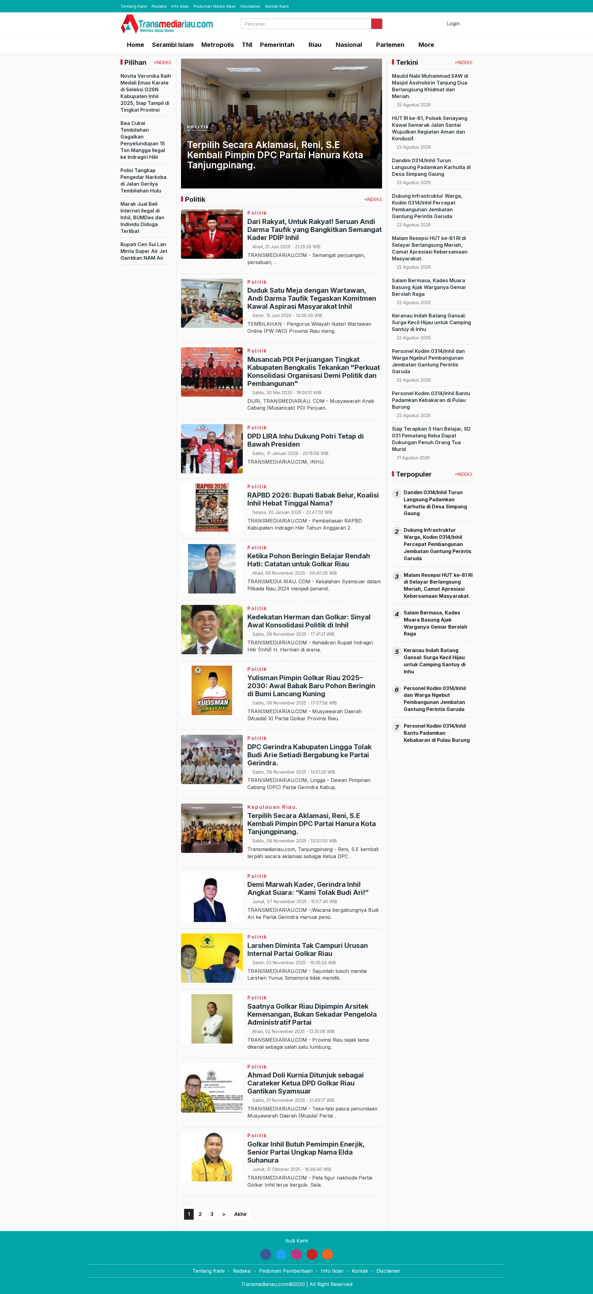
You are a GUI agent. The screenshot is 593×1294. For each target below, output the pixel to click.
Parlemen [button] (390, 44)
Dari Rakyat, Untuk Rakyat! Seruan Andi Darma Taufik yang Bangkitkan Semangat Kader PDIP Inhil (314, 229)
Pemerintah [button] (277, 44)
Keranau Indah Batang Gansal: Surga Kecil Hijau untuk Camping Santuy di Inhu (431, 322)
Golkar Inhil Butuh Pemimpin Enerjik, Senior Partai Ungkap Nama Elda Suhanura (305, 1152)
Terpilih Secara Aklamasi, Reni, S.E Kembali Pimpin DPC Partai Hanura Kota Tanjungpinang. (275, 155)
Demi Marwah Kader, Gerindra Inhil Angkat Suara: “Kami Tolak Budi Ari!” (308, 888)
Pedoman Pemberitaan (286, 1271)
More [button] (426, 44)
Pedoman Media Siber (215, 6)
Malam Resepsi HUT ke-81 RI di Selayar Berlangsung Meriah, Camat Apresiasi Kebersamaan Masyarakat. (438, 585)
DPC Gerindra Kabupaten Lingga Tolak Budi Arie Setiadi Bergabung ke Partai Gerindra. (309, 755)
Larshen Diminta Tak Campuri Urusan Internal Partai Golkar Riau (307, 949)
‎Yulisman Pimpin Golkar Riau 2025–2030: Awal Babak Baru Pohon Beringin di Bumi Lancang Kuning (311, 686)
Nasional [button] (349, 44)
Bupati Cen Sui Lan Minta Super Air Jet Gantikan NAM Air (143, 251)
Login (452, 23)
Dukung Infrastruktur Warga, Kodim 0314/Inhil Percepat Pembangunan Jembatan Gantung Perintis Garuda (437, 544)
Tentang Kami (133, 6)
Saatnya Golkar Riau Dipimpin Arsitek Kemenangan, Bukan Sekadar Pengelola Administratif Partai (312, 1014)
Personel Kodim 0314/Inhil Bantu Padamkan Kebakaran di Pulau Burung (431, 400)
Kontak (360, 1271)
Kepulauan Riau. (272, 807)
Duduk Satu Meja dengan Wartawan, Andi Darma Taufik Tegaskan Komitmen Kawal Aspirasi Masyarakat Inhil (311, 298)
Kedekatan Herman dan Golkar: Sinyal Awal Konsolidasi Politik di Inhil (309, 621)
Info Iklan (180, 6)
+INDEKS (162, 62)
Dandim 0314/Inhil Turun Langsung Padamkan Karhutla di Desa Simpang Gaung (431, 167)
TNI (247, 44)
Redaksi (159, 6)
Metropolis (217, 44)
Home (134, 44)
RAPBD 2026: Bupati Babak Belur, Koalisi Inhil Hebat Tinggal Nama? (313, 499)
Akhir (240, 1214)
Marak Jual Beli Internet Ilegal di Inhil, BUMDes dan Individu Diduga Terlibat (142, 217)
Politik (198, 127)
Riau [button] (315, 44)
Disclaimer (251, 6)
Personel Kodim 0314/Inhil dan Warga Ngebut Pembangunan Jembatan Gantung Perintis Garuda (435, 699)
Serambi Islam (173, 44)
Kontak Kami (277, 6)
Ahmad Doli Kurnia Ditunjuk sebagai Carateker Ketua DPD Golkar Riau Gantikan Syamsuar (305, 1083)
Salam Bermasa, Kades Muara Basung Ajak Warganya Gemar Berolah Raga (429, 287)
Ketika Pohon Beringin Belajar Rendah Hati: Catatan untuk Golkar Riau (308, 560)
